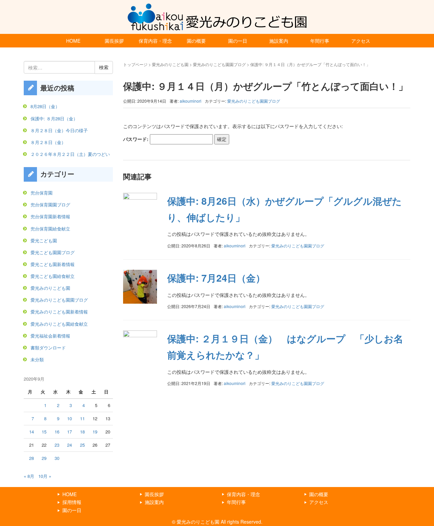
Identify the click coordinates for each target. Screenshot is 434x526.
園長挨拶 (114, 40)
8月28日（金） (45, 106)
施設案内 (278, 40)
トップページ (135, 64)
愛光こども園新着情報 (53, 264)
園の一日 (237, 40)
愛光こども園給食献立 (53, 276)
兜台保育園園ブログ (50, 204)
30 (57, 458)
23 (57, 445)
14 (31, 431)
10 (69, 418)
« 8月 (29, 476)
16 (57, 431)
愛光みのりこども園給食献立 (59, 324)
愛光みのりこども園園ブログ (219, 64)
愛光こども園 (44, 240)
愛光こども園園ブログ (53, 252)
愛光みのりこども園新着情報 (59, 311)
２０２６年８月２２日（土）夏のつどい (70, 154)
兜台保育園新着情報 (50, 216)
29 (44, 458)
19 (95, 431)
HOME (73, 40)
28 (31, 458)
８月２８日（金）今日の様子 (59, 130)
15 (44, 431)
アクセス (360, 40)
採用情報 (71, 502)
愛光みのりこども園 (170, 64)
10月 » (44, 476)
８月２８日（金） (48, 142)
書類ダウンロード (48, 347)
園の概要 (196, 40)
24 (69, 445)
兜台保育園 (42, 192)
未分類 (37, 359)
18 (82, 431)
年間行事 (319, 40)
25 (82, 445)
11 (82, 418)
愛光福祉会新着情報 (50, 335)
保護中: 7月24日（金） (216, 278)
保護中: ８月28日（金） (54, 118)
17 (69, 431)
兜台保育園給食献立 (50, 228)
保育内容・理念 (155, 40)
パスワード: (136, 139)
